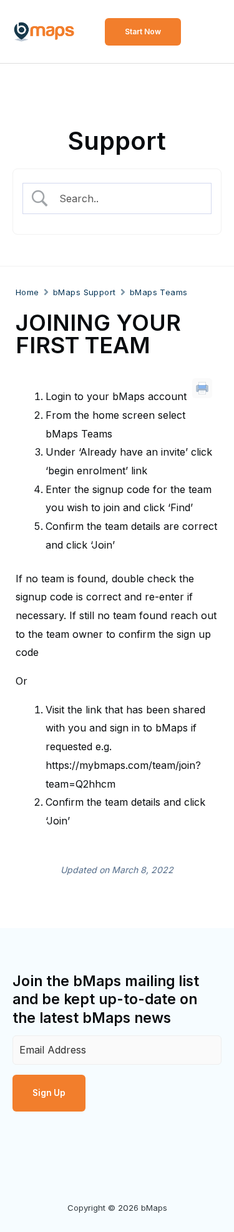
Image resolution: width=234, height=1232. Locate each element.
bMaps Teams (159, 292)
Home (27, 292)
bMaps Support (84, 292)
